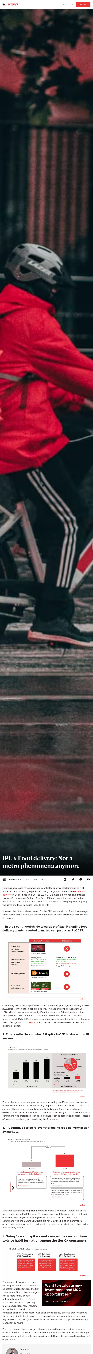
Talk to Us (83, 4)
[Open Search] (64, 4)
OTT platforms (30, 1022)
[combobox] (70, 4)
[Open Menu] (4, 4)
